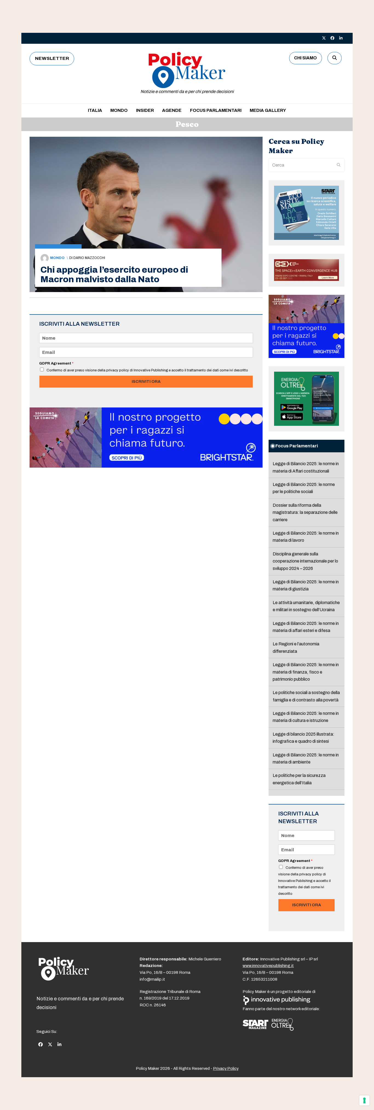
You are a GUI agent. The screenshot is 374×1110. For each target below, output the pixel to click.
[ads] (146, 466)
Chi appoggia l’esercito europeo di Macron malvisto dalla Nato (114, 274)
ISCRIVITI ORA (146, 381)
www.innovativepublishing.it (268, 965)
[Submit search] (339, 165)
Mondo (57, 258)
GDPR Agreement (56, 363)
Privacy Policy (225, 1068)
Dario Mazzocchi (89, 258)
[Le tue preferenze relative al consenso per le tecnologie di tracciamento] (364, 1100)
